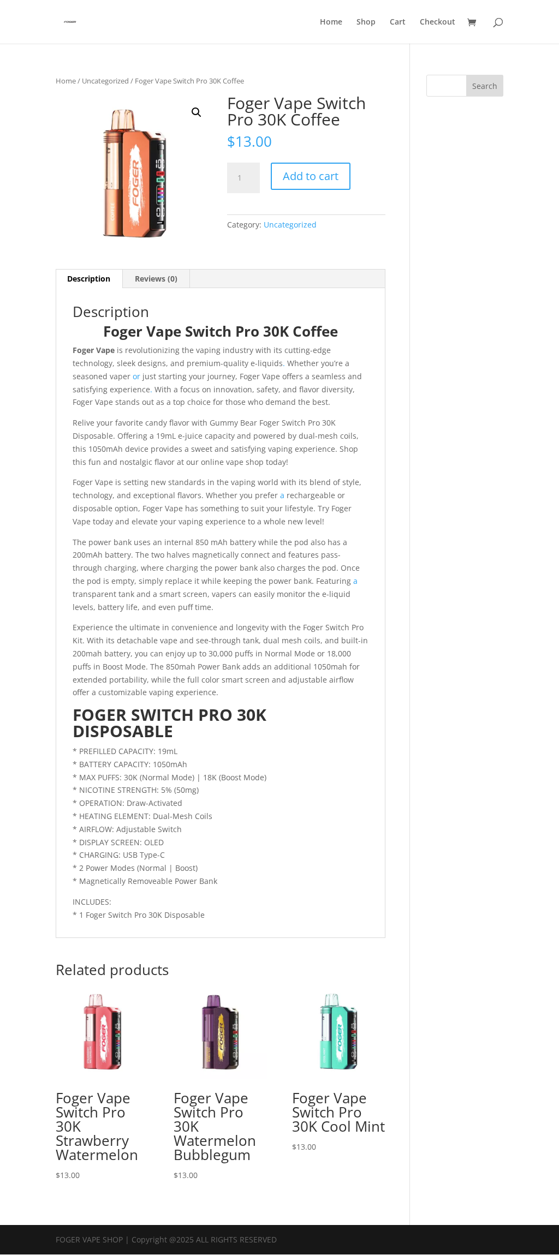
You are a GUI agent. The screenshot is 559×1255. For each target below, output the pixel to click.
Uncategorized (105, 81)
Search (484, 86)
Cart (398, 22)
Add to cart (310, 176)
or (136, 376)
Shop (366, 22)
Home (331, 22)
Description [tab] (88, 278)
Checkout (437, 22)
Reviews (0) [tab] (156, 278)
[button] (196, 112)
